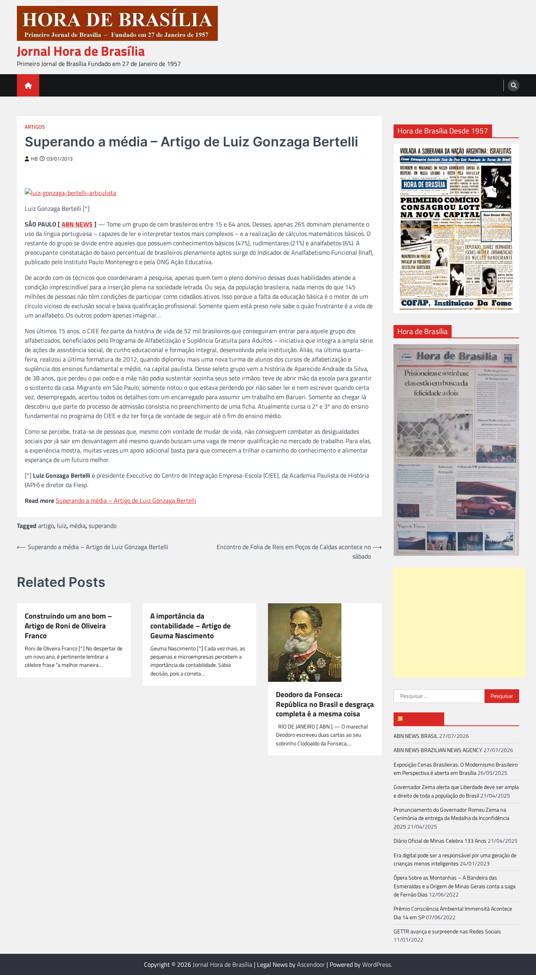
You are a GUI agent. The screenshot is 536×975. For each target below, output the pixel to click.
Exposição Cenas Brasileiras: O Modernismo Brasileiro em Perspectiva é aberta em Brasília (456, 768)
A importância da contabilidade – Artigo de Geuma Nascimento (190, 625)
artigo (46, 525)
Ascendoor (311, 964)
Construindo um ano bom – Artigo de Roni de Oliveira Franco (68, 625)
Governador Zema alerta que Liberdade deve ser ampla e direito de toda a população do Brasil (456, 791)
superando (103, 525)
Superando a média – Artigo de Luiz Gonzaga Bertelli (126, 500)
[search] (514, 85)
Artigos (35, 127)
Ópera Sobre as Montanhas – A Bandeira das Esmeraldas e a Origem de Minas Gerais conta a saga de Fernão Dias (455, 886)
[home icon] (28, 85)
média (77, 525)
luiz (61, 525)
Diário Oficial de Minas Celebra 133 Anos (440, 840)
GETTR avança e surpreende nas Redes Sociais (447, 931)
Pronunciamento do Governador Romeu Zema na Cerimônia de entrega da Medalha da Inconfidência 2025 (451, 818)
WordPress (376, 964)
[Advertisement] (459, 622)
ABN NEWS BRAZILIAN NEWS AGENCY (438, 750)
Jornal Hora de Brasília (81, 51)
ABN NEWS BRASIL (416, 736)
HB (34, 158)
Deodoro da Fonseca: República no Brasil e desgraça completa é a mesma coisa (325, 704)
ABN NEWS (77, 224)
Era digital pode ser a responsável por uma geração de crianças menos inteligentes (455, 859)
